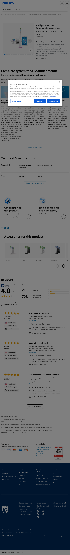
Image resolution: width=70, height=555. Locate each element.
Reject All (39, 101)
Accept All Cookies (53, 101)
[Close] (60, 82)
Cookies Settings (16, 101)
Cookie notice (52, 96)
